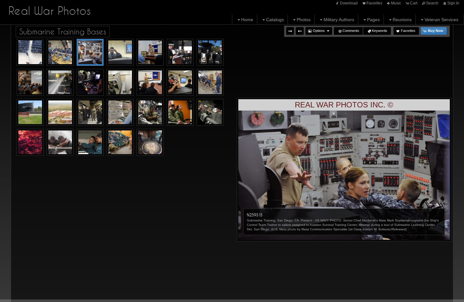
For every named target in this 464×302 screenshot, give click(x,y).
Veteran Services (441, 19)
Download (349, 3)
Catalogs (275, 19)
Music (396, 3)
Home (247, 19)
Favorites (374, 3)
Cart (413, 3)
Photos (304, 19)
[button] (290, 31)
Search (432, 3)
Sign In (453, 3)
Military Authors (339, 19)
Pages (373, 19)
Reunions (402, 19)
